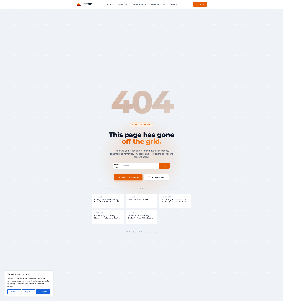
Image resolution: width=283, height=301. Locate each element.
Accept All (43, 292)
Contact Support (158, 177)
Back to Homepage (130, 177)
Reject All (28, 292)
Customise (14, 292)
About (109, 4)
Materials (155, 4)
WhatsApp (200, 4)
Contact (174, 4)
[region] (28, 284)
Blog (165, 4)
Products (122, 4)
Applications (138, 4)
